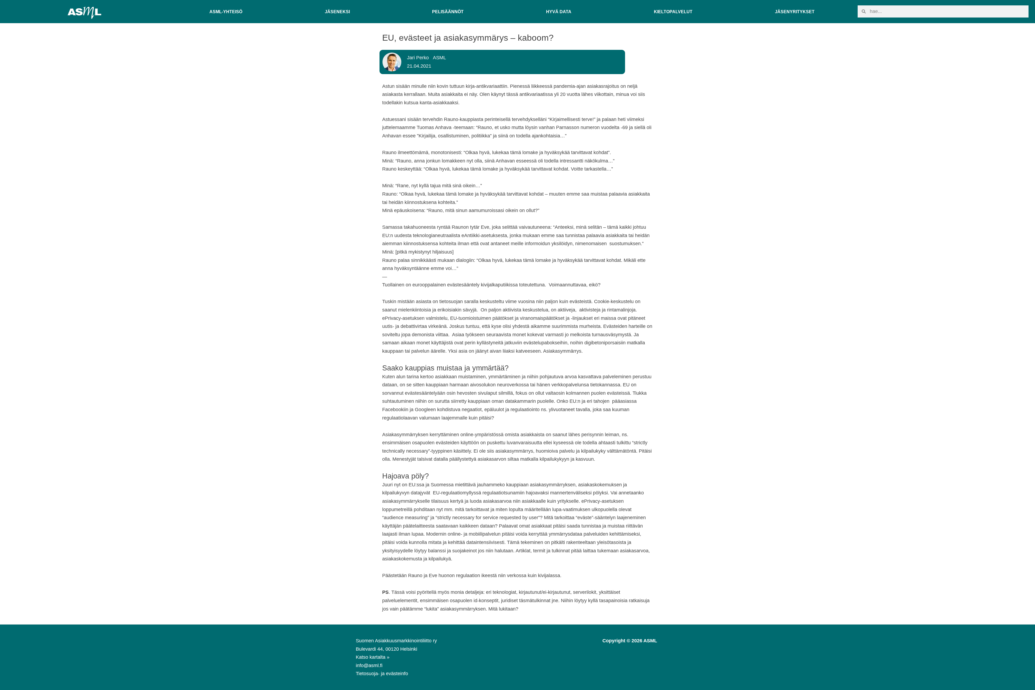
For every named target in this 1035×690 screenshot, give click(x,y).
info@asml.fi (369, 665)
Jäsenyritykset (795, 11)
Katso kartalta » (372, 657)
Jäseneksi (337, 11)
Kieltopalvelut (673, 11)
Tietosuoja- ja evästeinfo (382, 673)
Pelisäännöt (448, 11)
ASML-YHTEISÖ (225, 11)
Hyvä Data (558, 11)
